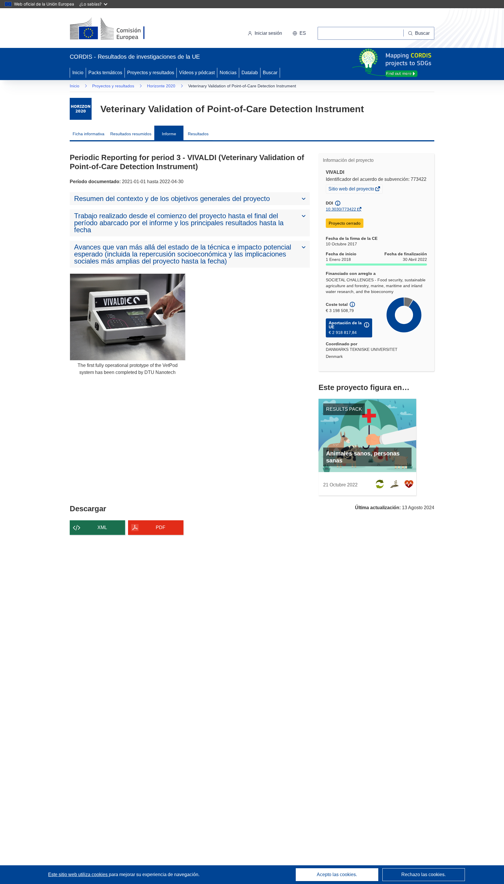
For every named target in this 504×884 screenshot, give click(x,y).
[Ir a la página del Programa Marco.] (81, 109)
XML (102, 527)
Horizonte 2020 (161, 86)
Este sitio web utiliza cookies (78, 874)
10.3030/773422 (341, 209)
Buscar (270, 72)
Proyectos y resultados (150, 72)
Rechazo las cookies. (423, 874)
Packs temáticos (105, 72)
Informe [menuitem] (169, 133)
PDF (160, 527)
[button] (299, 33)
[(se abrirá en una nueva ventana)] (117, 29)
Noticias (228, 72)
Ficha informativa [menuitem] (88, 133)
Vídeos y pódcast (197, 72)
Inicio (77, 72)
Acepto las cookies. (337, 874)
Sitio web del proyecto (351, 189)
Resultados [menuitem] (198, 133)
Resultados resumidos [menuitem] (130, 133)
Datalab (250, 72)
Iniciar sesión (268, 33)
